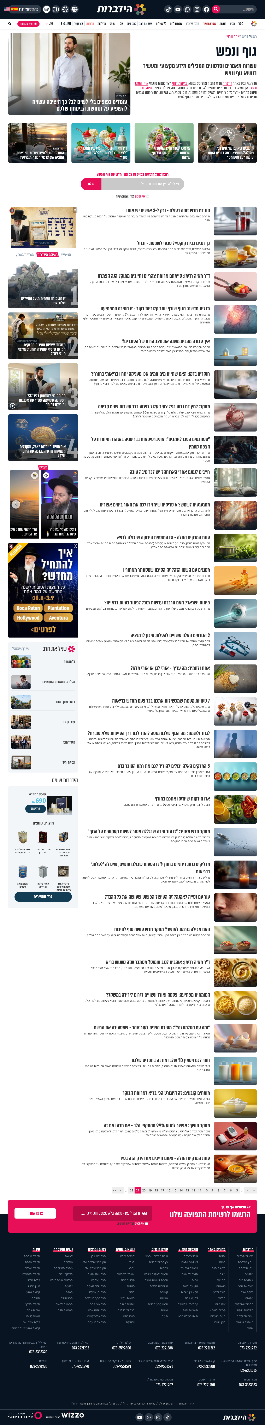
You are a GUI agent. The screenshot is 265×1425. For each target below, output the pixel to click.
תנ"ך (132, 1262)
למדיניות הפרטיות (125, 196)
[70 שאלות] (56, 9)
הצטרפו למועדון (26, 24)
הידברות (227, 83)
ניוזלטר (249, 1274)
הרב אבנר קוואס (96, 1316)
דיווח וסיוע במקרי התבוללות (115, 1361)
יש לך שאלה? (21, 648)
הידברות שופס (245, 1310)
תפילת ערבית (32, 1268)
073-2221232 (80, 1348)
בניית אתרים (53, 1417)
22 (131, 1190)
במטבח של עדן (189, 1268)
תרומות (90, 23)
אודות (250, 1328)
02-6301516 (248, 1370)
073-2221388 (164, 1348)
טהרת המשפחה (63, 1268)
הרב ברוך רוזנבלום (95, 1298)
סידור (36, 1249)
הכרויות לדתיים (126, 1310)
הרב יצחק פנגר (97, 1274)
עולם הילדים (176, 23)
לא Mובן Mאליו (189, 1262)
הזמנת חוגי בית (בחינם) (75, 1361)
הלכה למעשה (190, 1274)
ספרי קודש (129, 1316)
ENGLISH (66, 23)
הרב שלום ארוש (97, 1310)
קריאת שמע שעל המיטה (25, 1328)
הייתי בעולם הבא (188, 1316)
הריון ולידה (67, 1298)
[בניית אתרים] (72, 1417)
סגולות (131, 1286)
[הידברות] (121, 9)
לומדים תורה (127, 1256)
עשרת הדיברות (126, 1274)
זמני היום (131, 23)
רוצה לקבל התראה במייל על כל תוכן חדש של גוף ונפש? (133, 174)
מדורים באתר (216, 1249)
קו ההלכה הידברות (204, 1361)
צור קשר (78, 23)
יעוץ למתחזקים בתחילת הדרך (72, 1342)
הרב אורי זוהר (98, 1304)
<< (253, 1190)
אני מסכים (131, 196)
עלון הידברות (246, 1268)
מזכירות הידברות (247, 1342)
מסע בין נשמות (189, 1292)
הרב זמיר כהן (192, 23)
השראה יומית (190, 1310)
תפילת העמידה (31, 1274)
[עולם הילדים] (74, 9)
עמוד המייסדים (245, 1316)
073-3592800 (121, 1348)
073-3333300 (206, 1367)
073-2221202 (164, 1385)
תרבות (221, 1298)
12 (193, 1190)
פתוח (195, 1280)
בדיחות (164, 1268)
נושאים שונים (125, 1249)
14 (181, 1190)
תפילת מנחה (32, 1262)
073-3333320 (38, 1352)
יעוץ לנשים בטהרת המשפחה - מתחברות (239, 1363)
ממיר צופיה (250, 1379)
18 (156, 1190)
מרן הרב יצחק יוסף (95, 1268)
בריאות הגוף (180, 83)
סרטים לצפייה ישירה (156, 1274)
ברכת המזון (34, 1280)
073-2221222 (248, 1348)
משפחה (220, 1286)
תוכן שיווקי (219, 1322)
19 (150, 1190)
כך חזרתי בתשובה (188, 1304)
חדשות (222, 23)
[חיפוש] (216, 9)
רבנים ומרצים (97, 1249)
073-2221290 (80, 1367)
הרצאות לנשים (64, 1304)
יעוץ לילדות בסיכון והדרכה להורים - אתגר (28, 1344)
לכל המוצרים (43, 897)
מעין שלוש (34, 1286)
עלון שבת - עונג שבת (160, 1342)
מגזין (232, 23)
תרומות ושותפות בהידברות (200, 1342)
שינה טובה (146, 88)
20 (144, 1190)
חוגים (165, 1316)
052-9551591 (163, 1367)
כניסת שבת (247, 1292)
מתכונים (68, 1262)
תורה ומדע (219, 1292)
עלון (121, 23)
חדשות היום (218, 1268)
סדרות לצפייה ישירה (156, 1280)
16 (168, 1190)
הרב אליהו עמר (97, 1322)
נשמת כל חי (33, 1316)
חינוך (132, 1292)
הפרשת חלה (65, 1310)
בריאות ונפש (127, 1298)
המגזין (222, 1262)
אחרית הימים (127, 1304)
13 (187, 1190)
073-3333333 (248, 1385)
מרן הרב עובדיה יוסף (94, 1262)
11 (199, 1190)
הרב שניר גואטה (96, 1286)
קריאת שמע (33, 1292)
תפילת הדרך (32, 1304)
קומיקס (164, 1292)
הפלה (69, 1292)
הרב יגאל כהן (98, 1280)
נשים (222, 1274)
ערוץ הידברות (245, 1262)
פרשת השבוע (217, 1310)
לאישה (69, 1256)
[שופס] (65, 9)
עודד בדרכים (191, 1256)
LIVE (51, 24)
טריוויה (164, 1298)
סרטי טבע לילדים (158, 1304)
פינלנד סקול (128, 1280)
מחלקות (102, 23)
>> (115, 1190)
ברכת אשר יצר (31, 1322)
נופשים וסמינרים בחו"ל (160, 1379)
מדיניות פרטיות (244, 1256)
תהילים (36, 1298)
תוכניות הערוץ (188, 1249)
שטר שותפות (209, 23)
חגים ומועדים (217, 1316)
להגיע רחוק (191, 1298)
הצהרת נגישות (244, 1322)
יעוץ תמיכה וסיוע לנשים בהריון (156, 1361)
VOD (240, 23)
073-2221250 (206, 1385)
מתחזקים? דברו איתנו (24, 9)
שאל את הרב (145, 23)
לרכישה (35, 808)
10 (206, 1190)
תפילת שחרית (32, 1256)
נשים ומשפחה (63, 1249)
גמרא (132, 1268)
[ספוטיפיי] (46, 9)
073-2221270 (38, 1367)
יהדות (222, 1256)
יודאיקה (130, 1322)
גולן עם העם (190, 1286)
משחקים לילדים (159, 1286)
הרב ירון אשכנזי (97, 1292)
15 (175, 1190)
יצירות (164, 1310)
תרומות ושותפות (244, 1304)
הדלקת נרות (65, 1274)
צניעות (69, 1286)
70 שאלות (161, 23)
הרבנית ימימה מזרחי (61, 1280)
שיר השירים (33, 1310)
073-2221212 (206, 1348)
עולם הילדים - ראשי (156, 1256)
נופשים (249, 1298)
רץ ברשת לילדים (158, 1262)
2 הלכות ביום (245, 1280)
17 (162, 1190)
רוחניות (221, 1280)
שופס (112, 23)
